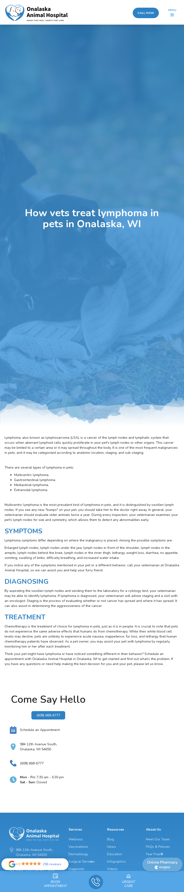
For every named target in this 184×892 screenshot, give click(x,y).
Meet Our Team (158, 839)
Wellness (76, 839)
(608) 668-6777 (48, 715)
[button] (172, 13)
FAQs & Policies (158, 846)
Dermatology (78, 854)
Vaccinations (78, 846)
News (111, 846)
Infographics (116, 861)
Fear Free (154, 854)
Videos (112, 869)
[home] (36, 13)
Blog (110, 839)
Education (114, 854)
